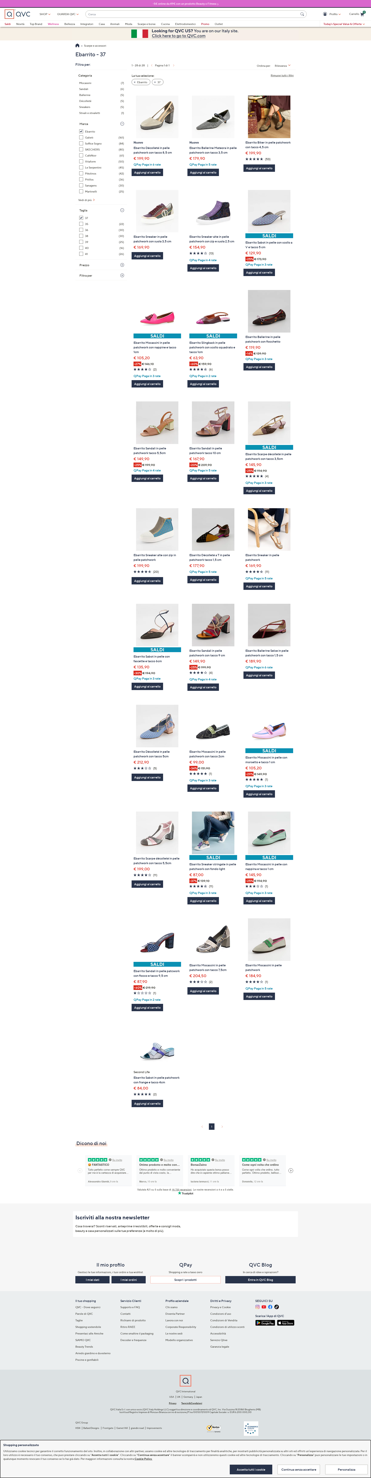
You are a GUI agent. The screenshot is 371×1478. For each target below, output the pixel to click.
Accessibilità (218, 1333)
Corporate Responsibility (180, 1326)
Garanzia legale (219, 1346)
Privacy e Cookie (220, 1307)
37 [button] (158, 82)
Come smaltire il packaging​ (136, 1333)
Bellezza (69, 24)
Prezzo (84, 265)
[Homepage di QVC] (77, 46)
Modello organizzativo (179, 1340)
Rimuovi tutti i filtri (282, 75)
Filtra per (85, 275)
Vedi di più (85, 200)
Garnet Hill (122, 1428)
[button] (325, 14)
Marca (83, 124)
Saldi (8, 24)
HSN (77, 1428)
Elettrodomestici (185, 24)
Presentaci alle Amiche (89, 1333)
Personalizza (346, 1469)
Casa (102, 24)
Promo (205, 24)
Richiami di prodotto (133, 1320)
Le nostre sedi (174, 1333)
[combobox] (192, 14)
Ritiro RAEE (127, 1326)
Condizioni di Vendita (223, 1320)
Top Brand (36, 24)
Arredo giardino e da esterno (93, 1353)
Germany (188, 1396)
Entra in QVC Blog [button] (260, 1280)
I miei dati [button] (92, 1280)
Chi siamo (171, 1307)
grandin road (137, 1428)
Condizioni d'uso (220, 1313)
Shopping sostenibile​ (88, 1326)
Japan (199, 1396)
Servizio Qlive (218, 1340)
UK (178, 1396)
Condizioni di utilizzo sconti (227, 1326)
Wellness (53, 24)
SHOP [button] (43, 14)
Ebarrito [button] (142, 82)
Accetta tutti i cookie (251, 1469)
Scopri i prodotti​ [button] (185, 1280)
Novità (20, 24)
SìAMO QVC (83, 1340)
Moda (128, 24)
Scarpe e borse (147, 24)
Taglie (79, 1320)
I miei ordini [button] (129, 1280)
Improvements (154, 1428)
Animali (115, 24)
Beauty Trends (84, 1346)
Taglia (83, 210)
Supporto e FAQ (130, 1307)
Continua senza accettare (298, 1469)
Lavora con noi (174, 1320)
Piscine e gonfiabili (87, 1359)
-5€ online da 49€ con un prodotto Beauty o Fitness (184, 3)
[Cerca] (302, 14)
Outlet (219, 24)
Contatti (125, 1313)
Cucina (165, 24)
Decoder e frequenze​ (133, 1340)
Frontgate (108, 1428)
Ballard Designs (91, 1428)
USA (171, 1396)
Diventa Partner (175, 1313)
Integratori (86, 24)
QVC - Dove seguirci (87, 1307)
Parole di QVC (84, 1313)
